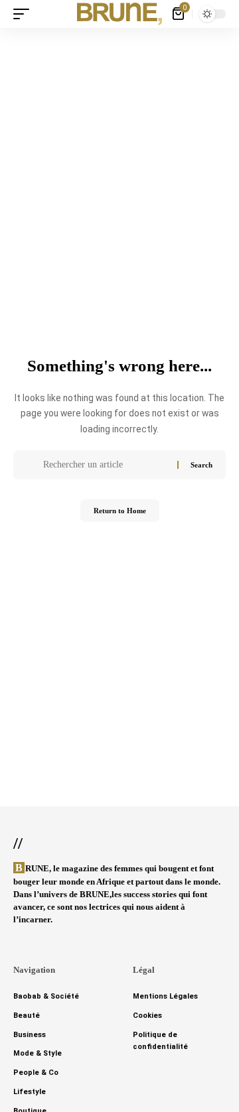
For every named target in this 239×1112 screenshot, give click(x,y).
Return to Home (120, 511)
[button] (24, 14)
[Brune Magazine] (119, 14)
